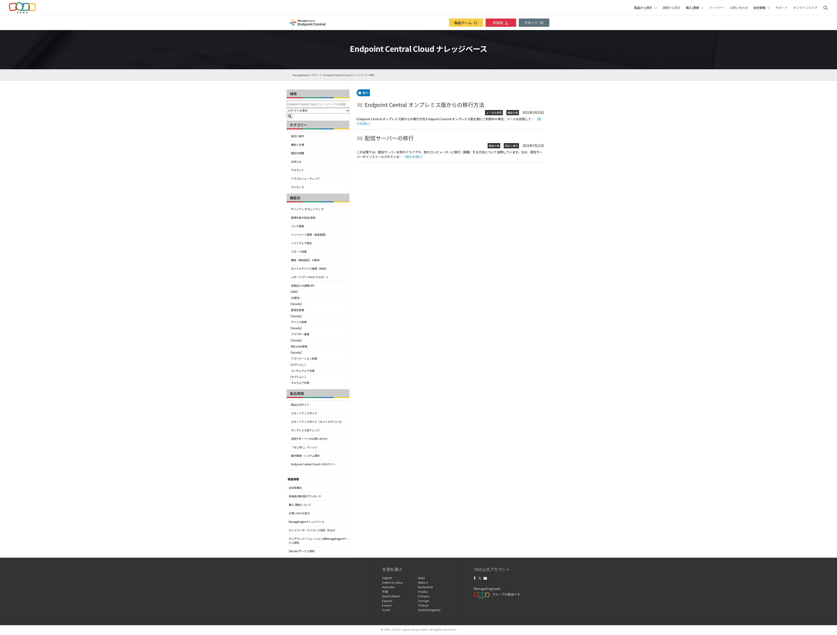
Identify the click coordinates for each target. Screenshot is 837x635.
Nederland (425, 587)
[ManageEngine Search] (825, 7)
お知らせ (296, 162)
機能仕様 (512, 113)
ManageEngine (301, 75)
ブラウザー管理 (300, 334)
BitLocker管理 (299, 346)
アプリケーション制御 (304, 359)
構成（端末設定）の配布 (305, 260)
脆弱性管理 (297, 310)
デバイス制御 (299, 322)
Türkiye (423, 605)
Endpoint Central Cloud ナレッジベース (345, 75)
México (423, 582)
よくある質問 (494, 113)
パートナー (717, 7)
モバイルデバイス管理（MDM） (309, 269)
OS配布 (295, 298)
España (387, 601)
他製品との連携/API (302, 286)
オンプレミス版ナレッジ (305, 430)
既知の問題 (297, 153)
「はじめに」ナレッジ (304, 447)
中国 (385, 591)
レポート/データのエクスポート (310, 277)
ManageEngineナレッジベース (306, 522)
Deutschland (391, 596)
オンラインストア (805, 7)
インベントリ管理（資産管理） (309, 235)
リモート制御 (299, 252)
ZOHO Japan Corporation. (410, 629)
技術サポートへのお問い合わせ (309, 439)
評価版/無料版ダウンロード (305, 496)
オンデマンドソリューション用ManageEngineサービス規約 (318, 541)
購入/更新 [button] (692, 7)
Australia (388, 587)
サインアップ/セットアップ (307, 209)
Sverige (423, 601)
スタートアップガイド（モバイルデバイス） (317, 422)
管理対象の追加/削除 (303, 218)
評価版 (498, 22)
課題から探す (671, 7)
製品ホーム (463, 22)
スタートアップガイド (304, 413)
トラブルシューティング (305, 179)
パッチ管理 (297, 226)
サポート (782, 7)
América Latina (392, 582)
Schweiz (424, 596)
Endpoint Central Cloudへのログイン (313, 464)
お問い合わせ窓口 (299, 513)
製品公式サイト (300, 405)
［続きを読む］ (413, 156)
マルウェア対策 (300, 383)
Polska (422, 591)
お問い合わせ (739, 7)
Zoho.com (22, 8)
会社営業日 (295, 488)
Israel (386, 610)
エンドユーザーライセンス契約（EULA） (313, 530)
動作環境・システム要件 (305, 456)
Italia (421, 578)
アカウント (297, 170)
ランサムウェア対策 (303, 371)
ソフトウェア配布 (301, 243)
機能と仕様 (297, 145)
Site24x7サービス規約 (302, 551)
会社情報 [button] (759, 7)
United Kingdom (429, 610)
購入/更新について (300, 505)
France (387, 605)
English (387, 578)
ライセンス (297, 187)
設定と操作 (297, 136)
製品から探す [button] (643, 7)
